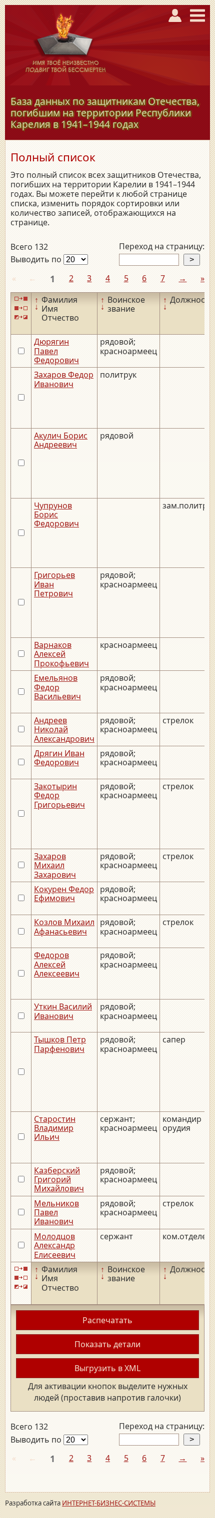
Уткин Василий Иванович (63, 1011)
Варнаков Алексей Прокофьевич (61, 654)
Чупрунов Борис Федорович (56, 514)
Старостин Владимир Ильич (55, 1128)
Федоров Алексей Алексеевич (57, 964)
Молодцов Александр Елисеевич (55, 1245)
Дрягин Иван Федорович (59, 758)
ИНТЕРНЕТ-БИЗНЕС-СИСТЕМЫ (109, 1503)
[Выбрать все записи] (21, 299)
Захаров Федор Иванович (64, 379)
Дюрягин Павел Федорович (56, 351)
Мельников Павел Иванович (56, 1212)
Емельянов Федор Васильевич (57, 687)
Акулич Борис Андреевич (61, 440)
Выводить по (37, 259)
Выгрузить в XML (107, 1368)
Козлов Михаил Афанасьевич (64, 927)
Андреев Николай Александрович (64, 729)
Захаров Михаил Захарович (55, 865)
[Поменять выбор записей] (21, 317)
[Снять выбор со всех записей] (21, 308)
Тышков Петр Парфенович (60, 1044)
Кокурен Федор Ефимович (64, 894)
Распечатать (107, 1320)
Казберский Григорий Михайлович (59, 1179)
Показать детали (107, 1344)
